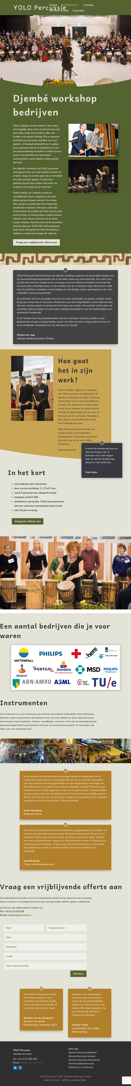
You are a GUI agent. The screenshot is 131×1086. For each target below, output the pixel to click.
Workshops (69, 5)
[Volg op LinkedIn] (15, 1068)
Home (53, 5)
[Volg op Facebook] (20, 1068)
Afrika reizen (59, 10)
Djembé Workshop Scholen (82, 1056)
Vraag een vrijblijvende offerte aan (36, 242)
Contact (78, 10)
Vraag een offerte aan (28, 521)
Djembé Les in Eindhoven (80, 1067)
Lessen (89, 5)
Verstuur (78, 973)
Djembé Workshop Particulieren (84, 1059)
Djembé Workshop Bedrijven (82, 1052)
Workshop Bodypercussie (81, 1063)
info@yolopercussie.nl (19, 915)
